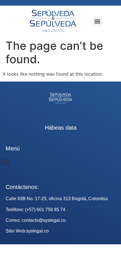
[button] (97, 21)
